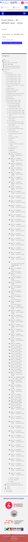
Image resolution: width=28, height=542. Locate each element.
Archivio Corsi (9, 73)
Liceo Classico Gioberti (14, 127)
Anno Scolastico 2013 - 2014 (14, 81)
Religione (12, 150)
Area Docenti (9, 490)
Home (4, 59)
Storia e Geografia (14, 479)
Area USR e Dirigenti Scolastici (14, 95)
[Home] (14, 3)
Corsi (6, 71)
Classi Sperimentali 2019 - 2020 (16, 122)
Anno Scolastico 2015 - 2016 (14, 78)
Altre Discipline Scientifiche (16, 133)
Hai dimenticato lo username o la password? (17, 9)
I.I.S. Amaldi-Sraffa (13, 132)
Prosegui (14, 540)
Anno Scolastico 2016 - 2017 (13, 76)
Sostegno (12, 481)
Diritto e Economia (14, 137)
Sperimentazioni (10, 98)
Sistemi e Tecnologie (14, 478)
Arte (11, 135)
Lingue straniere (13, 147)
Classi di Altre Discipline (14, 103)
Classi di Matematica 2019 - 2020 (16, 112)
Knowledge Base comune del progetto (15, 93)
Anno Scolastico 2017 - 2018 (13, 74)
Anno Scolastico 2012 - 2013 (13, 83)
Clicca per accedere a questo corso (12, 43)
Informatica (12, 142)
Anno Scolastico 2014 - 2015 (14, 80)
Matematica (12, 148)
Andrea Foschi (10, 40)
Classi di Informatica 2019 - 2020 (16, 110)
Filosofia (12, 138)
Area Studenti (9, 491)
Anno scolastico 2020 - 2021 (13, 483)
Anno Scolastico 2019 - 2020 (13, 102)
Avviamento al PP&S (11, 91)
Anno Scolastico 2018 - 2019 (14, 100)
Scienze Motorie (13, 152)
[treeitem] (14, 275)
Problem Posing (10, 88)
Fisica (11, 140)
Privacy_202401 (14, 538)
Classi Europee (12, 120)
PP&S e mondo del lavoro (13, 90)
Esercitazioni (10, 97)
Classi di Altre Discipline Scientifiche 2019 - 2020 (14, 106)
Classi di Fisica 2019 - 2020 (15, 108)
